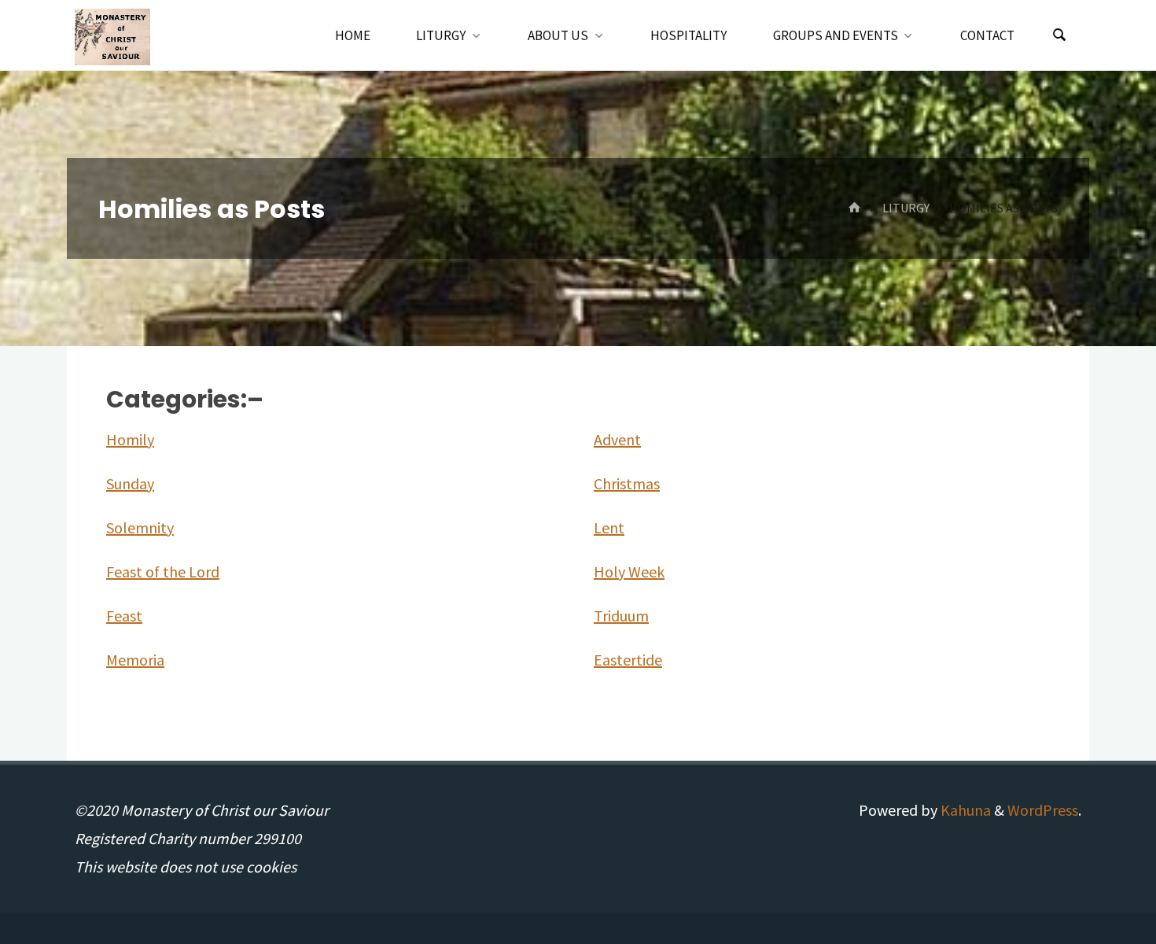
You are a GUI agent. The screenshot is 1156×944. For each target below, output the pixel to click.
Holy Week (629, 571)
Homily (130, 439)
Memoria (135, 659)
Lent (609, 527)
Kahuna (964, 810)
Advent (617, 439)
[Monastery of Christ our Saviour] (112, 35)
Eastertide (628, 659)
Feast (124, 615)
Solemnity (140, 527)
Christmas (627, 483)
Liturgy (906, 208)
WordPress (1042, 810)
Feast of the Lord (162, 571)
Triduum (621, 615)
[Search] (1059, 35)
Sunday (130, 483)
